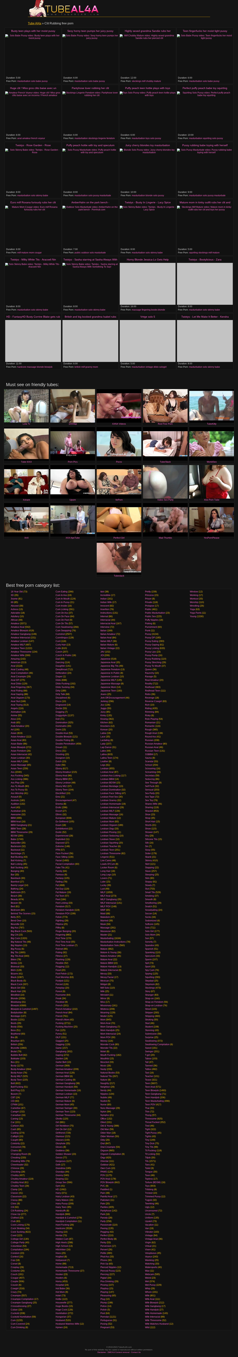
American (15, 662)
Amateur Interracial (20, 637)
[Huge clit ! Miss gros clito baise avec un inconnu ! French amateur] (33, 112)
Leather (104, 761)
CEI (13, 1101)
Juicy (103, 712)
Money (103, 1041)
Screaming (150, 772)
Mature (103, 949)
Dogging (60, 712)
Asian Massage (18, 765)
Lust (102, 888)
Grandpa (60, 1171)
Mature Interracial (109, 970)
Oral (102, 1143)
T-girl (147, 1055)
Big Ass (14, 927)
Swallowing (151, 1041)
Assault (14, 797)
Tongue (149, 1171)
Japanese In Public (110, 673)
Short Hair (150, 821)
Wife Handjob (152, 1309)
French (59, 1005)
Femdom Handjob (65, 910)
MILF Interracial (108, 903)
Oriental (104, 1161)
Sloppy (148, 881)
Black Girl (15, 988)
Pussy (148, 634)
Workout (194, 598)
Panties (104, 1207)
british (78, 367)
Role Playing (151, 719)
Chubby (15, 1175)
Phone (103, 1260)
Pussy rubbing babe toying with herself (205, 145)
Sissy (147, 850)
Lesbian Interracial (109, 807)
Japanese (105, 659)
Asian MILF (16, 761)
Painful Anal (106, 1196)
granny (88, 367)
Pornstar (104, 1316)
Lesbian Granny (108, 800)
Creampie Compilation (22, 1299)
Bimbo (14, 963)
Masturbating (107, 938)
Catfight (15, 1136)
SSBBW (149, 754)
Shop (147, 818)
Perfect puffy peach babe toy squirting (205, 88)
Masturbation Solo (109, 945)
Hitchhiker (61, 1249)
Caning (14, 1118)
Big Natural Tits (18, 942)
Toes (147, 1164)
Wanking (149, 1260)
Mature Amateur (108, 956)
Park (102, 1214)
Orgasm (104, 1150)
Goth (58, 1164)
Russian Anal (151, 747)
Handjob (60, 1214)
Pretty (148, 591)
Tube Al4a (34, 23)
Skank (148, 857)
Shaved (149, 811)
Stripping (149, 1016)
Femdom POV (63, 913)
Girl (57, 1122)
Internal (104, 616)
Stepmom (150, 984)
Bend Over (16, 920)
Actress (14, 609)
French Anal (62, 1012)
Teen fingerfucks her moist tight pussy (205, 30)
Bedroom (15, 910)
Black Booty (17, 980)
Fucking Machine (64, 1026)
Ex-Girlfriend (62, 821)
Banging (15, 871)
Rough (148, 729)
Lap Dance (106, 747)
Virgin (148, 1242)
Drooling (60, 754)
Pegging (104, 1232)
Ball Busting (17, 857)
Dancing (60, 662)
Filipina (59, 924)
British (14, 1044)
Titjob (148, 1157)
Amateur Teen (18, 648)
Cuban (14, 1309)
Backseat (15, 850)
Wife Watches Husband (157, 1324)
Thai (147, 1108)
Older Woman (107, 1136)
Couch (14, 1274)
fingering (146, 309)
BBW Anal (16, 821)
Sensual (149, 789)
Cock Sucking (18, 1232)
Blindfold (15, 995)
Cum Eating (61, 591)
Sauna (148, 758)
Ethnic (59, 814)
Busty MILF (16, 1076)
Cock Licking (17, 1225)
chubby (149, 81)
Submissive (151, 1034)
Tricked (148, 1193)
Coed (13, 1235)
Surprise (149, 1037)
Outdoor (104, 1164)
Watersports (151, 1267)
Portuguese (106, 1320)
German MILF (62, 1097)
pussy (45, 81)
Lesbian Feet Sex (109, 797)
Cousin (14, 1285)
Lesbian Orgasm (108, 825)
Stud (147, 1023)
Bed (13, 906)
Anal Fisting (17, 690)
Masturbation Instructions (113, 942)
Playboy (104, 1288)
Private (148, 602)
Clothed (15, 1217)
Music (103, 1065)
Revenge (149, 697)
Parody (104, 1217)
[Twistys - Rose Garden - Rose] (33, 169)
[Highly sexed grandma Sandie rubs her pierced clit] (148, 55)
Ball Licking (16, 864)
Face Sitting (61, 857)
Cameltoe (16, 1108)
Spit (147, 963)
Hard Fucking (62, 1225)
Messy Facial (107, 977)
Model (103, 1016)
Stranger (149, 995)
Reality (148, 683)
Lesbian (104, 768)
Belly (13, 917)
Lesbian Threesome (110, 853)
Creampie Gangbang (21, 1302)
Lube (103, 881)
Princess (149, 595)
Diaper (59, 676)
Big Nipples (16, 945)
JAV (102, 651)
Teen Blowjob (152, 1090)
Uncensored (151, 1210)
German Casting (64, 1079)
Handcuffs (61, 1210)
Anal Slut (15, 701)
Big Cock (15, 938)
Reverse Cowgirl (153, 701)
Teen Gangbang (153, 1094)
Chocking (15, 1171)
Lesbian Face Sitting (110, 793)
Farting (59, 881)
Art (12, 729)
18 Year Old (17, 591)
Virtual (148, 1246)
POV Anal (105, 1179)
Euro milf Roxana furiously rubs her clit (33, 202)
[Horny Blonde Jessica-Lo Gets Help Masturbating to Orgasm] (148, 284)
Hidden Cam (62, 1239)
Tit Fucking (150, 1150)
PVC (102, 1186)
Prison (148, 598)
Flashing (60, 959)
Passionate (106, 1225)
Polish (103, 1309)
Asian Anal (16, 740)
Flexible (60, 963)
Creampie (16, 1295)
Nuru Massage (107, 1108)
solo (33, 81)
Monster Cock (107, 1044)
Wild (147, 1327)
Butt (13, 1083)
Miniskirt (104, 995)
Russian (149, 740)
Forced (59, 984)
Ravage (149, 676)
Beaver (14, 903)
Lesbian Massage (109, 814)
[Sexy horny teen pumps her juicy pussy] (90, 55)
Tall (147, 1062)
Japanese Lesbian (109, 676)
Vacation (149, 1225)
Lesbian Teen (107, 850)
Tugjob (148, 1200)
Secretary (150, 775)
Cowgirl (15, 1288)
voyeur (41, 138)
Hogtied (60, 1256)
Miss (102, 1002)
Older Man (105, 1133)
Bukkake (15, 1058)
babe (38, 81)
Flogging (60, 966)
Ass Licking (16, 779)
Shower (149, 832)
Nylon (103, 1111)
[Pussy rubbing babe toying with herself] (205, 169)
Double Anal (62, 733)
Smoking (149, 896)
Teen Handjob (152, 1097)
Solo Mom (150, 934)
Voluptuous (150, 1253)
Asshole (15, 800)
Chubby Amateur (19, 1179)
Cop (13, 1260)
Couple (14, 1281)
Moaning (104, 1012)
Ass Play (15, 782)
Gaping (59, 1055)
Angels (14, 708)
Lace (102, 736)
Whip (147, 1288)
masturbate (105, 195)
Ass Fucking (17, 775)
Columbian (16, 1246)
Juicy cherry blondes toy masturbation (147, 145)
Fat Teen (60, 896)
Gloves (59, 1147)
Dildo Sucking (63, 687)
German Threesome (66, 1115)
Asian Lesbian (18, 758)
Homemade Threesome (68, 1270)
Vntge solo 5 (147, 316)
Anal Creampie (18, 676)
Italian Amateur (107, 634)
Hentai (59, 1235)
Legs (102, 765)
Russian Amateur (153, 743)
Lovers (103, 878)
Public (148, 609)
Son (147, 938)
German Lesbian (64, 1094)
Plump (103, 1302)
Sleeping (149, 874)
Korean (104, 729)
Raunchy (149, 673)
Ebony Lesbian (63, 782)
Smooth (149, 899)
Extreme (60, 846)
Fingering (60, 934)
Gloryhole (60, 1143)
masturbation (23, 81)
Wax (147, 1270)
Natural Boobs (107, 1072)
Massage (105, 927)
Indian (103, 598)
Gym (58, 1186)
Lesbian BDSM (108, 782)
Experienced (62, 835)
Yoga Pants (195, 613)
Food (58, 970)
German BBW (62, 1076)
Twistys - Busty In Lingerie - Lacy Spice (148, 202)
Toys (147, 1186)
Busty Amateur (18, 1069)
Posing (103, 1324)
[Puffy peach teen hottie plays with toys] (148, 112)
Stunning (149, 1030)
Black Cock (16, 984)
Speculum (150, 956)
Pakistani (105, 1200)
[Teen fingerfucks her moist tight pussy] (205, 55)
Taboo (148, 1058)
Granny (59, 1175)
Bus (13, 1062)
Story (147, 991)
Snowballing (151, 910)
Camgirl (15, 1111)
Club (13, 1221)
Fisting (59, 952)
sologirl (163, 367)
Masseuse (105, 931)
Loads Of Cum (107, 864)
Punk (147, 630)
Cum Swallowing (64, 627)
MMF (102, 910)
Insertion (104, 609)
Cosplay (15, 1267)
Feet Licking (62, 903)
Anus (13, 719)
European (61, 818)
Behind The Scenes (21, 913)
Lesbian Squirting (109, 842)
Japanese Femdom (110, 669)
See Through (151, 782)
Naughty (104, 1083)
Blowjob (15, 1005)
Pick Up (104, 1263)
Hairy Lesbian (63, 1196)
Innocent (104, 605)
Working (194, 595)
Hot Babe (60, 1288)
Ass (13, 772)
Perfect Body (106, 1239)
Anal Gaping (17, 694)
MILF (102, 892)
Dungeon (60, 758)
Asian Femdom (18, 751)
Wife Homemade (153, 1313)
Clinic (14, 1203)
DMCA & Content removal (118, 1352)
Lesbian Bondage (109, 786)
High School (62, 1246)
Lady (102, 743)
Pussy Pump (151, 655)
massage (136, 309)
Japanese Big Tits (109, 666)
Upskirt (148, 1221)
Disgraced (61, 705)
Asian (14, 733)
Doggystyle (61, 715)
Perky (103, 1242)
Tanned (149, 1065)
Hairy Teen (61, 1207)
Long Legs (105, 874)
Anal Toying (17, 705)
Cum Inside (61, 605)
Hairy (58, 1193)
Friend (59, 1016)
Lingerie (104, 857)
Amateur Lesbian (19, 641)
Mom (102, 1019)
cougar (38, 252)
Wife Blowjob (151, 1302)
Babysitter (16, 842)
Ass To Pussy (17, 789)
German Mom (62, 1104)
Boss (13, 1030)
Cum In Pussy (63, 602)
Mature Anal (106, 959)
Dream (59, 747)
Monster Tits (106, 1048)
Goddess (60, 1150)
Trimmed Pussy (153, 1196)
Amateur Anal (17, 627)
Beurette (15, 924)
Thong (148, 1115)
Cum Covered (18, 1324)
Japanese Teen (108, 690)
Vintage (149, 1235)
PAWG (103, 1171)
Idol (102, 591)
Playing (104, 1292)
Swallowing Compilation (157, 1044)
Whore (148, 1292)
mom (31, 252)
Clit (12, 1207)
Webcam (149, 1274)
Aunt (13, 807)
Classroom (16, 1196)
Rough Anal (151, 733)
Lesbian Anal (107, 772)
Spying (148, 973)
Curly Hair (61, 644)
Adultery (15, 616)
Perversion (105, 1246)
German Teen (62, 1111)
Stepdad (149, 980)
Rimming (149, 712)
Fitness (59, 956)
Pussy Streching (153, 662)
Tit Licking (150, 1154)
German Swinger (64, 1108)
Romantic (150, 726)
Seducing (150, 779)
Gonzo (59, 1157)
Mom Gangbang (108, 1026)
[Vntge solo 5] (148, 341)
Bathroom (16, 892)
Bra (12, 1037)
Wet (147, 1281)
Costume (15, 1270)
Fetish (59, 917)
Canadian (16, 1115)
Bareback (15, 878)
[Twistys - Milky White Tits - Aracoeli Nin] (33, 284)
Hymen (59, 1327)
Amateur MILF (18, 644)
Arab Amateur (18, 726)
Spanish (149, 949)
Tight (147, 1129)
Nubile (103, 1097)
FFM (58, 850)
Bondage (15, 1016)
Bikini (13, 959)
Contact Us (136, 1352)
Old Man (104, 1129)
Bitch (13, 970)
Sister (148, 853)
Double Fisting (63, 740)
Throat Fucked (152, 1122)
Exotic (59, 832)
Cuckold (15, 1313)
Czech (59, 651)
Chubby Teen (17, 1186)
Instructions (106, 613)
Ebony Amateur (63, 772)
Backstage (16, 853)
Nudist (103, 1101)
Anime (14, 715)
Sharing (149, 807)
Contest (15, 1256)
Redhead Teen (152, 690)
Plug (102, 1299)
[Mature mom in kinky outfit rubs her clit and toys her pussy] (205, 227)
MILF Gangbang (108, 899)
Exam (58, 825)
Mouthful (104, 1058)
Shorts (148, 825)
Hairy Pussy (62, 1203)
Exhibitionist (62, 828)
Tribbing (149, 1189)
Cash (13, 1129)
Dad (58, 659)
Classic (14, 1193)
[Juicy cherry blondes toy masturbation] (148, 169)
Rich (147, 705)
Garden (59, 1058)
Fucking (60, 1023)
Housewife (61, 1302)
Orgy (102, 1157)
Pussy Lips (150, 651)
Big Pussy (16, 949)
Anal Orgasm (17, 697)
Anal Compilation (19, 673)
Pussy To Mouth (153, 666)
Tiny (147, 1140)
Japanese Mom (108, 687)
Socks (148, 917)
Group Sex (61, 1182)
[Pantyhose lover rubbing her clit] (90, 112)
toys (148, 138)
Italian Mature (107, 644)
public (78, 252)
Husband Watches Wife (67, 1324)
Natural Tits (106, 1076)
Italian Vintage (107, 648)
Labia (103, 733)
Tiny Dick (149, 1143)
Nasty (103, 1069)
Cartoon (15, 1125)
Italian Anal (106, 637)
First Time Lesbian (65, 945)
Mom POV (105, 1037)
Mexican (104, 980)
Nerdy (103, 1090)
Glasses (60, 1140)
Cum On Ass (62, 613)
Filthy (58, 927)
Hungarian (61, 1316)
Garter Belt (61, 1062)
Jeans (103, 694)
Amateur (15, 623)
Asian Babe (16, 743)
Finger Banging (63, 931)
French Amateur (64, 1009)
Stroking (149, 1019)
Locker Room (107, 867)
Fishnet (59, 949)
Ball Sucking (17, 867)
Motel (103, 1051)
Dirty (58, 690)
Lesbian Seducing (109, 835)
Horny (59, 1281)
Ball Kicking (17, 860)
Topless (149, 1179)
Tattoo (148, 1069)
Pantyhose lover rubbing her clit (90, 88)
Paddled (104, 1189)
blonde (149, 195)
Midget (103, 984)
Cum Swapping (63, 630)
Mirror (103, 998)
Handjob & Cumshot (66, 1217)
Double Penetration (65, 743)
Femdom (60, 906)
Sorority (149, 942)
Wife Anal (150, 1299)
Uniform (149, 1217)
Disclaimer (101, 1352)
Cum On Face (63, 616)
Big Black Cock (18, 931)
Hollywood (61, 1260)
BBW (13, 818)
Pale (102, 1203)
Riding (148, 708)
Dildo (58, 680)
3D (12, 595)
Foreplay (60, 988)
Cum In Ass (61, 595)
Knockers (105, 726)
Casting (15, 1133)
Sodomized (151, 920)
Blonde (14, 998)
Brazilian (15, 1041)
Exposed (60, 842)
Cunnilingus (62, 637)
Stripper (149, 1012)
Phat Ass (104, 1256)
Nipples (104, 1094)
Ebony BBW (62, 779)
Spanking (150, 952)
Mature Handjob (108, 966)
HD (57, 1189)
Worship (194, 602)
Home (59, 1263)
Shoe (147, 814)
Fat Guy (59, 888)
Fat (57, 885)
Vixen (148, 1249)
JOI (102, 655)
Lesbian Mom (107, 821)
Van (147, 1228)
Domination (61, 722)
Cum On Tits (62, 623)
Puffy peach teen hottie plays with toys (147, 88)
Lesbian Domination (110, 789)
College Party (18, 1242)
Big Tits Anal (17, 956)
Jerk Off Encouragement (112, 697)
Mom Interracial (108, 1034)
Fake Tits (60, 867)
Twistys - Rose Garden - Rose (33, 145)
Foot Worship (62, 977)
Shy (147, 835)
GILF (58, 1037)
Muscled (104, 1062)
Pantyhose (105, 1210)
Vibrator (149, 1232)
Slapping (149, 867)
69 (12, 602)
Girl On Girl (61, 1129)
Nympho (104, 1115)
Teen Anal (150, 1087)
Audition (15, 804)
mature (157, 81)
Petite (103, 1253)
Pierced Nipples (108, 1267)
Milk (102, 991)
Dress (59, 751)
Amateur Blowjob (19, 630)
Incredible (105, 595)
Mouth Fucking (107, 1055)
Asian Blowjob (18, 747)
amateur (26, 138)
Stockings (150, 988)
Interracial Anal (107, 623)
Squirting (149, 977)
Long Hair (105, 871)
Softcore (149, 924)
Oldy (102, 1140)
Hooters (60, 1278)
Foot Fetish (61, 973)
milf (143, 81)
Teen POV (150, 1104)
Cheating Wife (18, 1161)
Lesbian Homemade (110, 804)
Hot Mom (60, 1292)
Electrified (61, 793)
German (60, 1065)
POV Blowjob (107, 1182)
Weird (148, 1278)
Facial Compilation (65, 864)
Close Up (15, 1214)
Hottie (59, 1299)
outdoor (85, 252)
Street (148, 1009)
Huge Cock (61, 1309)
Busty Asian (16, 1072)
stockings (136, 81)
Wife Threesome (153, 1320)
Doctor (59, 708)
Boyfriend (15, 1034)
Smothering (151, 903)
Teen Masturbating (154, 1101)
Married (104, 920)
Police (103, 1306)
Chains (14, 1150)
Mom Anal (105, 1023)
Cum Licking (62, 609)
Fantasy (60, 878)
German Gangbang (65, 1083)
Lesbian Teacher (108, 846)
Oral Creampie (107, 1147)
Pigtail (103, 1278)
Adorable (15, 613)
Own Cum (105, 1168)
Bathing (15, 888)
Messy (103, 973)
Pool (102, 1313)
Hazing (59, 1232)
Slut (147, 888)
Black (13, 977)
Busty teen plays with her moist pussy (33, 30)
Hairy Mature (62, 1200)
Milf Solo (104, 988)
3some (14, 598)
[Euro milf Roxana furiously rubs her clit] (33, 227)
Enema (59, 804)
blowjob (48, 367)
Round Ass (150, 736)
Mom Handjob (107, 1030)
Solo (147, 927)
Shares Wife (151, 804)
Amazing (15, 659)
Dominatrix (61, 726)
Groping (60, 1179)
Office (103, 1118)
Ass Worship (17, 793)
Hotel (58, 1295)
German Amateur (64, 1069)
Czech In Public (63, 655)
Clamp (14, 1189)
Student (149, 1026)
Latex (103, 751)
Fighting (60, 920)
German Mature (63, 1101)
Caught (14, 1140)
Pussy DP (150, 637)
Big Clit (14, 934)
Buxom (14, 1094)
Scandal (149, 761)
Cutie (58, 648)
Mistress (104, 1009)
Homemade (61, 1267)
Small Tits (150, 892)
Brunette (15, 1048)
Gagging (60, 1044)
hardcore (21, 367)
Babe (13, 839)
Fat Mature (61, 892)
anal (19, 138)
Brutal (14, 1051)
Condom (15, 1253)
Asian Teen (16, 768)
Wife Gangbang (153, 1306)
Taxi (147, 1072)
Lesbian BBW (107, 779)
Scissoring (150, 768)
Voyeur (148, 1256)
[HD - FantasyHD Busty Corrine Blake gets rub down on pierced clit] (33, 341)
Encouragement (64, 800)
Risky (148, 715)
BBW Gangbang (19, 825)
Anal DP (15, 680)
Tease (148, 1079)
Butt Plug (15, 1090)
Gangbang (61, 1051)
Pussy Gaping (152, 644)
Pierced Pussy (107, 1270)
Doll (58, 719)
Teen (147, 1083)
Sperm (148, 959)
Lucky (103, 885)
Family (59, 871)
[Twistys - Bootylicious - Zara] (205, 284)
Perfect (103, 1235)
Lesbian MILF (107, 811)
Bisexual (15, 966)
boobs (154, 309)
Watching (150, 1263)
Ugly (147, 1207)
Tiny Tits (149, 1147)
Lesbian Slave (107, 839)
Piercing (104, 1274)
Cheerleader (17, 1164)
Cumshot (60, 634)
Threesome (151, 1118)
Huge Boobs (62, 1306)
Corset (14, 1263)
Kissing (104, 719)
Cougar (14, 1278)
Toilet (147, 1168)
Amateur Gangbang (21, 634)
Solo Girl (149, 931)
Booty (14, 1026)
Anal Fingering (18, 687)
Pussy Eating (151, 641)
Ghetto (59, 1118)
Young (193, 616)
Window (194, 591)
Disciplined (61, 697)
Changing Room (19, 1154)
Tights (148, 1136)
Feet (58, 899)
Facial (59, 860)
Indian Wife (106, 602)
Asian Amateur (18, 736)
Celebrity (15, 1143)
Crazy (14, 1292)
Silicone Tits (151, 839)
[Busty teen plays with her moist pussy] (33, 55)
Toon (147, 1175)
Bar (12, 874)
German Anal (62, 1072)
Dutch (59, 761)
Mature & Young (108, 952)
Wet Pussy (150, 1285)
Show (148, 828)
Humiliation (61, 1313)
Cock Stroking (18, 1228)
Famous (60, 874)
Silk (147, 842)
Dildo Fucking (63, 683)
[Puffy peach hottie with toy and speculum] (90, 169)
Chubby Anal (17, 1182)
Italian (103, 630)
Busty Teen (16, 1079)
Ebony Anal (61, 775)
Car (13, 1122)
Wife (147, 1295)
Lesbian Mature (108, 818)
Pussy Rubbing (152, 659)
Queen (148, 669)
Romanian (150, 722)
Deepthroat (61, 669)
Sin (146, 846)
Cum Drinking (18, 1327)
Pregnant (105, 1327)
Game (59, 1048)
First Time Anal (63, 942)
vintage (149, 367)
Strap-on (149, 998)
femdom (111, 138)
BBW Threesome (19, 832)
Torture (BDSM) (153, 1182)
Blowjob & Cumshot (21, 1009)
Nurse (103, 1104)
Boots (14, 1023)
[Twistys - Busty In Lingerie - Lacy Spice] (148, 227)
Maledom (105, 917)
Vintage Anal (151, 1239)
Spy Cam (149, 970)
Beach (14, 896)
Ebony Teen (62, 789)
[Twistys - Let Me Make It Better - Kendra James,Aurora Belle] (205, 341)
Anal (13, 666)
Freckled (60, 1002)
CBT (13, 1097)
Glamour (60, 1136)
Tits (147, 1161)
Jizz (102, 705)
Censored (16, 1147)
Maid (102, 913)
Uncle (148, 1214)
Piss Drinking (107, 1281)
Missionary (105, 1005)
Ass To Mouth (17, 786)
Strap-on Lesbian (154, 1005)
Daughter (60, 666)
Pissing (104, 1285)
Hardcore (60, 1228)
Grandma (60, 1168)
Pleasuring (105, 1295)
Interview (105, 627)
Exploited (60, 839)
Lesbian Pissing (108, 832)
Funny (59, 1034)
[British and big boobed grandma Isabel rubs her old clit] (90, 341)
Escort (59, 811)
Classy (14, 1200)
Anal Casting (17, 669)
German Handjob (64, 1087)
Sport (147, 966)
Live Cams (105, 860)
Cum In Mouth (63, 598)
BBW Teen (16, 828)
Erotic (58, 807)
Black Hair (16, 991)
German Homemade (66, 1090)
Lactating (105, 740)
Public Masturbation (155, 613)
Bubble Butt (16, 1055)
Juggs (103, 708)
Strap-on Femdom (154, 1002)
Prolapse (149, 605)
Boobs (14, 1019)
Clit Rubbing (17, 1210)
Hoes (58, 1253)
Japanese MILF (108, 680)
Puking (148, 623)
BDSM (14, 835)
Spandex (149, 945)
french (34, 138)
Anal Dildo (16, 683)
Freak (58, 998)
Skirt (147, 864)
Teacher (149, 1076)
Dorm (58, 729)
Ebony (59, 768)
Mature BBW (106, 963)
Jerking (104, 701)
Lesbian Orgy (107, 828)
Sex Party (150, 793)
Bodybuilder (17, 1012)
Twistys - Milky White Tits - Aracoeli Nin (33, 259)
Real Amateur (152, 680)
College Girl (17, 1239)
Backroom (16, 846)
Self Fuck (149, 786)
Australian (16, 811)
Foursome (61, 995)
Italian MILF (106, 641)
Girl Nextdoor (62, 1125)
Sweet (148, 1048)
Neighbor (105, 1087)
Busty (13, 1065)
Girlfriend (60, 1133)
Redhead (150, 687)
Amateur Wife (17, 655)
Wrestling (194, 605)
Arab (13, 722)
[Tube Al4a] (65, 8)
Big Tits (14, 952)
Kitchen (104, 722)
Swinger (149, 1051)
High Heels (61, 1242)
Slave (148, 871)
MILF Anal (105, 896)
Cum (13, 1320)
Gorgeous (61, 1161)
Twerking (149, 1203)
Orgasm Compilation (110, 1154)
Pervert (104, 1249)
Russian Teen (152, 751)
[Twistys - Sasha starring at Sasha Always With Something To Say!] (90, 284)
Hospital (60, 1285)
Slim (147, 878)
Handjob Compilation (66, 1221)
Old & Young (106, 1125)
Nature (103, 1079)
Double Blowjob (64, 736)
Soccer (148, 913)
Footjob (59, 980)
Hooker (59, 1274)
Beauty (14, 899)
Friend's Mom (62, 1019)
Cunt (58, 641)
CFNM (14, 1104)
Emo (58, 797)
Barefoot (15, 881)
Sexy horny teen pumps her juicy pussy (90, 30)
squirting (207, 138)
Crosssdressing (19, 1306)
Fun (58, 1030)
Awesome (16, 814)
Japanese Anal (107, 662)
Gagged (60, 1041)
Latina (103, 754)
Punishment (151, 627)
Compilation (17, 1249)
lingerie (102, 138)
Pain (102, 1193)
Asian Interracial (19, 754)
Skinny (148, 860)
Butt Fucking (17, 1087)
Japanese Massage (110, 683)
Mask (103, 924)
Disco (58, 701)
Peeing (104, 1228)
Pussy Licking (152, 648)
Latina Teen (106, 758)
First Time (60, 938)
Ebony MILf (61, 786)
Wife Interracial (152, 1316)
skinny (39, 195)
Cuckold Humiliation (21, 1316)
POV (102, 1175)
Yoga (192, 609)
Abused (15, 605)
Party (103, 1221)
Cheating (15, 1157)
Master (103, 934)
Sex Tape (150, 797)
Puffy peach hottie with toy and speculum (90, 145)
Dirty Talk (60, 694)
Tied (147, 1125)
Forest (59, 991)
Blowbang (16, 1002)
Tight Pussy (151, 1133)
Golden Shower (63, 1154)
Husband (60, 1320)
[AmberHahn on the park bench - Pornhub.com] (90, 227)
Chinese (15, 1168)
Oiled (103, 1122)
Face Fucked (62, 853)
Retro (148, 694)
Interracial (105, 620)
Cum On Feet (62, 620)
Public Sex (150, 616)
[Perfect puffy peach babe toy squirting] (205, 112)
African (14, 620)
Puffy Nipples (151, 620)
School (148, 765)
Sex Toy (149, 800)
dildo (156, 367)
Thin (147, 1111)
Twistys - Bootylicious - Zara (205, 259)
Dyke (58, 765)
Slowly (148, 885)
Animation (16, 712)
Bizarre (14, 973)
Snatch (148, 906)
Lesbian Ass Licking (110, 775)
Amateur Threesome (21, 651)
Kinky (103, 715)
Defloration (61, 673)
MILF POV (105, 906)
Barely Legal (17, 885)
